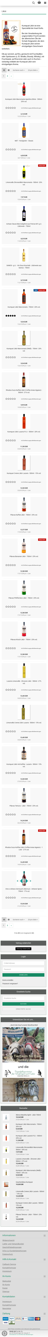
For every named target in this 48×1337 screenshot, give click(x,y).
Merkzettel (6, 1281)
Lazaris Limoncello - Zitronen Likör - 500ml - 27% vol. (24, 682)
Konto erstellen (7, 980)
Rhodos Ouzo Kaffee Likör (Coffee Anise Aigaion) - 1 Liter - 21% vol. (24, 848)
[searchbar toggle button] (33, 3)
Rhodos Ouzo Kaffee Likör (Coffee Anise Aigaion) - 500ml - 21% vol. (24, 391)
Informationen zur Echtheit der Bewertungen (21, 1334)
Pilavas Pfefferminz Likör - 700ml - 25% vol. (24, 598)
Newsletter (6, 1308)
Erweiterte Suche (23, 1009)
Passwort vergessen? (10, 984)
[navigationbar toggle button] (45, 3)
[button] (4, 70)
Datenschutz (7, 1254)
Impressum (7, 1271)
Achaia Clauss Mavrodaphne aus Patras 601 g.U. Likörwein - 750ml (24, 225)
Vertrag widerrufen (23, 949)
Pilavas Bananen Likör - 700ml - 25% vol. (24, 556)
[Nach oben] (41, 1333)
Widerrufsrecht (8, 1240)
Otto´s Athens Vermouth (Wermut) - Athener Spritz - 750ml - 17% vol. (24, 890)
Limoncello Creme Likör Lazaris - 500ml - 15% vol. (24, 723)
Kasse (4, 1288)
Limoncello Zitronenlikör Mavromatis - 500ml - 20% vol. (24, 183)
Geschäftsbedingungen (12, 1247)
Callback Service (9, 1264)
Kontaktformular (9, 1268)
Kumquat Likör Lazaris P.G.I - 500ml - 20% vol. (23, 432)
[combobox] (18, 70)
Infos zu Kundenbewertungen (14, 1251)
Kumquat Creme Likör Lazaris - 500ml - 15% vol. (24, 473)
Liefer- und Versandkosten (13, 1244)
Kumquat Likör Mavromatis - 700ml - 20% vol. (24, 307)
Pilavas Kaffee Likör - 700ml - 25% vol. (24, 515)
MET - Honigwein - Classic (24, 141)
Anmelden (23, 975)
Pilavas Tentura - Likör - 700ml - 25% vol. (24, 806)
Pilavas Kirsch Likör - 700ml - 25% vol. (23, 639)
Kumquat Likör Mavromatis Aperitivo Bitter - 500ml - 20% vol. (24, 100)
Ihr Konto (6, 1285)
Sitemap (5, 1291)
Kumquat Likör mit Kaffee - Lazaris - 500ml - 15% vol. (24, 765)
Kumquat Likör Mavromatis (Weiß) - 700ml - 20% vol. (24, 350)
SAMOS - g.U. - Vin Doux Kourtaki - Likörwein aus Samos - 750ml (24, 267)
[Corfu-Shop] (1, 3)
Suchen (23, 1004)
